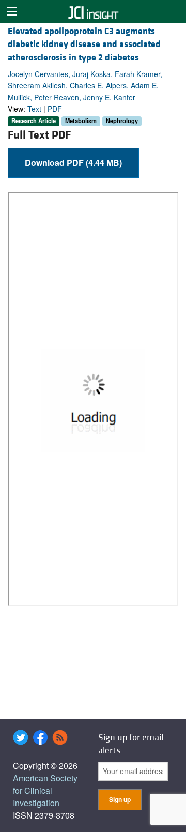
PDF (55, 108)
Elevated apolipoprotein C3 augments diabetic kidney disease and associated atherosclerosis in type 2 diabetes (84, 44)
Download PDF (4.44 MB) (73, 163)
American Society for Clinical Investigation (45, 790)
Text (34, 108)
